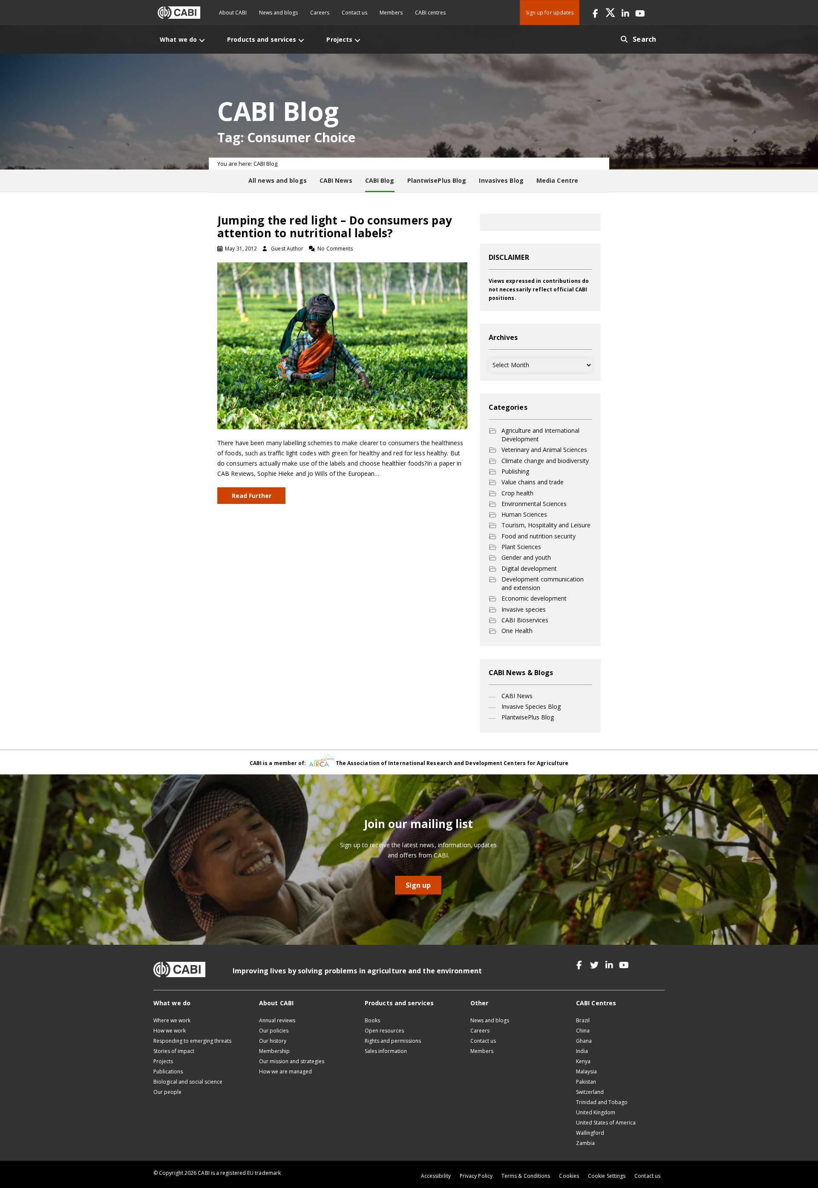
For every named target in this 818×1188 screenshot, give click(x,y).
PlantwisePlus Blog (527, 717)
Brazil (583, 1020)
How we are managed (285, 1071)
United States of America (606, 1122)
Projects (163, 1061)
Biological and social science (187, 1081)
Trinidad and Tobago (602, 1102)
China (583, 1030)
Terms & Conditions (525, 1175)
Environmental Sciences (534, 504)
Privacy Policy (476, 1175)
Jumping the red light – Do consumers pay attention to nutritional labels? (334, 227)
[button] (595, 12)
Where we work (171, 1020)
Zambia (585, 1143)
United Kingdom (595, 1112)
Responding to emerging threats (192, 1040)
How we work (169, 1030)
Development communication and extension (542, 583)
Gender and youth (526, 557)
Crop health (517, 493)
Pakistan (586, 1081)
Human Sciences (524, 514)
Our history (272, 1040)
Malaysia (586, 1071)
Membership (274, 1051)
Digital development (529, 568)
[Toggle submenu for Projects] (357, 40)
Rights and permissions (393, 1040)
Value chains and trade (532, 482)
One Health (517, 631)
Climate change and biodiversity (545, 461)
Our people (167, 1092)
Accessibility (436, 1175)
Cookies (569, 1175)
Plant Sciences (521, 547)
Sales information (386, 1051)
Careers (319, 12)
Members (391, 12)
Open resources (384, 1030)
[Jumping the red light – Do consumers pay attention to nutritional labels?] (342, 345)
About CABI (233, 12)
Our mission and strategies (291, 1061)
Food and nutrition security (538, 536)
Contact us (354, 12)
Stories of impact (173, 1051)
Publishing (515, 471)
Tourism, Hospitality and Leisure (545, 525)
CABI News (517, 696)
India (582, 1051)
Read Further (251, 496)
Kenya (583, 1061)
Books (372, 1020)
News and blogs (278, 12)
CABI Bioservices (524, 620)
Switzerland (590, 1092)
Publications (168, 1071)
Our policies (273, 1030)
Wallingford (590, 1132)
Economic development (534, 598)
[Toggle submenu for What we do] (202, 40)
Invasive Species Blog (531, 706)
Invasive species (523, 609)
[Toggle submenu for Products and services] (301, 40)
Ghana (584, 1040)
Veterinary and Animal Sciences (544, 450)
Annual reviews (277, 1020)
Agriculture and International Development (540, 434)
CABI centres (430, 12)
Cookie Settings (606, 1175)
